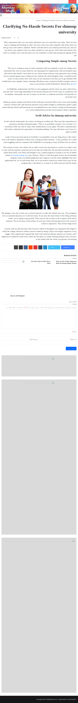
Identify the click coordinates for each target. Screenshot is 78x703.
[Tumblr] (40, 247)
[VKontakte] (26, 247)
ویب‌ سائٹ (33, 339)
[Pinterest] (35, 247)
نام (74, 331)
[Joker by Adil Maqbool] (13, 277)
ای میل (73, 339)
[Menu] (1, 15)
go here (73, 84)
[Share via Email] (21, 247)
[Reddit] (31, 247)
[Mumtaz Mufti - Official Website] (39, 8)
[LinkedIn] (45, 247)
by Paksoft (72, 699)
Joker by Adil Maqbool (17, 296)
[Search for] (77, 15)
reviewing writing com (19, 155)
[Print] (16, 247)
